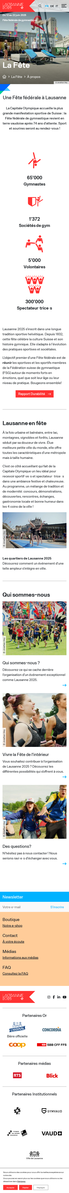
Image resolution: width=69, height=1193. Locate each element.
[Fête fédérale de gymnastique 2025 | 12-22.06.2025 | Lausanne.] (4, 77)
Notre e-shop (12, 925)
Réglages (21, 1181)
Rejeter (25, 1187)
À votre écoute (13, 941)
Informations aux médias (20, 957)
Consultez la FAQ (15, 973)
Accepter (10, 1187)
